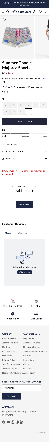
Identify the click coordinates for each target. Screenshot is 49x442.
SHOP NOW (24, 204)
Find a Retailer (8, 351)
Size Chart (28, 355)
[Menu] (3, 12)
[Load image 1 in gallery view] (17, 37)
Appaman (43, 432)
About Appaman (9, 338)
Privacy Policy (8, 360)
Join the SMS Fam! (10, 342)
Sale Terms (28, 368)
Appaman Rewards (31, 342)
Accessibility (29, 373)
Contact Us (28, 364)
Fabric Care (28, 360)
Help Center (28, 338)
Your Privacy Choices (11, 364)
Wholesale (7, 355)
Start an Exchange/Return (35, 351)
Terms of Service (9, 368)
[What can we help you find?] (9, 12)
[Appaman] (21, 11)
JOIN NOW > (12, 396)
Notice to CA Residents (12, 373)
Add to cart (24, 121)
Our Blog (6, 347)
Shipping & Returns (31, 347)
